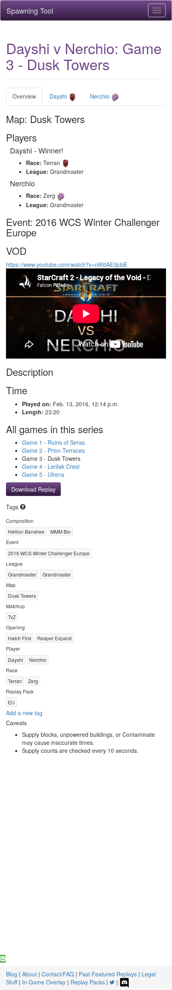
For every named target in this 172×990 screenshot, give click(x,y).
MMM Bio (60, 531)
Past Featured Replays (108, 974)
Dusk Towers (22, 595)
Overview (24, 96)
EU (11, 702)
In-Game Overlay (44, 982)
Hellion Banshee (26, 531)
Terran (15, 680)
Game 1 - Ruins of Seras (53, 442)
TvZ (12, 616)
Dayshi (59, 96)
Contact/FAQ (58, 974)
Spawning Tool (29, 10)
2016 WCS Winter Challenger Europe (49, 553)
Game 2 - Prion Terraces (53, 450)
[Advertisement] (86, 864)
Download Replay (33, 489)
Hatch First (19, 638)
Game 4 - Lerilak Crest (51, 466)
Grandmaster (22, 574)
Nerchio (100, 96)
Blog (11, 974)
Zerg (33, 680)
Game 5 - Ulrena (43, 474)
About (29, 974)
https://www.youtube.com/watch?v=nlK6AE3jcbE (66, 264)
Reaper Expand (54, 638)
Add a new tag (24, 713)
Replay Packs (87, 982)
